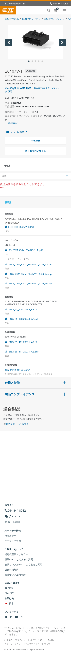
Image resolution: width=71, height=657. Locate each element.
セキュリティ (29, 644)
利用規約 (8, 640)
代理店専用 (10, 535)
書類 (8, 202)
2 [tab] (32, 61)
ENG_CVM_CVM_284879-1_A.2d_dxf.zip (30, 264)
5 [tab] (42, 61)
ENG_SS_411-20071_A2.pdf (23, 351)
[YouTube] (16, 616)
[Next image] (62, 42)
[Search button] (48, 10)
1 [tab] (29, 61)
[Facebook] (6, 616)
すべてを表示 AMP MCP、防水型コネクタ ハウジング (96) (32, 90)
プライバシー (21, 640)
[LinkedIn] (11, 616)
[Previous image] (8, 42)
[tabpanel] (35, 42)
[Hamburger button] (64, 10)
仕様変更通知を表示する (17, 370)
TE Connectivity (8, 10)
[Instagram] (22, 616)
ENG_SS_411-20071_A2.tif (23, 342)
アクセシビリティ (12, 644)
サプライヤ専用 (13, 540)
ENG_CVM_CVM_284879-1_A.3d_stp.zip (30, 283)
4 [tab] (38, 61)
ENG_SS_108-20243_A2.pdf (23, 318)
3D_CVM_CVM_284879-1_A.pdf (26, 250)
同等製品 (35, 140)
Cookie (51, 640)
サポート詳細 (12, 522)
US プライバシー (37, 640)
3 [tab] (35, 61)
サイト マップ (44, 644)
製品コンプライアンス (20, 394)
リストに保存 (17, 131)
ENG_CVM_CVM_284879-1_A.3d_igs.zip (30, 273)
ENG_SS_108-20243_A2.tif (23, 309)
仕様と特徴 (12, 383)
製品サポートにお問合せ (18, 424)
